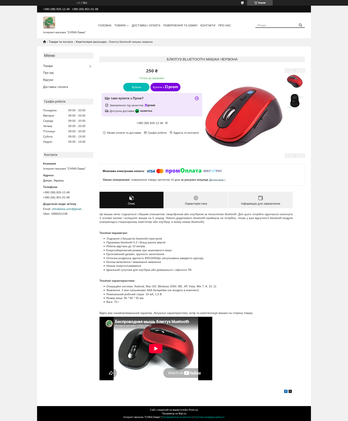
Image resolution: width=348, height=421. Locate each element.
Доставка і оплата (146, 25)
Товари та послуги (61, 41)
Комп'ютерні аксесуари (91, 41)
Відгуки (48, 79)
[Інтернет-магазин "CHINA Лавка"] (49, 22)
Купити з (158, 87)
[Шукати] (300, 25)
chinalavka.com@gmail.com (69, 208)
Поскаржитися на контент (177, 417)
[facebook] (286, 392)
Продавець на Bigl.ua (174, 413)
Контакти (207, 25)
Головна (104, 25)
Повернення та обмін (180, 25)
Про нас (224, 25)
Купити (136, 87)
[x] (290, 392)
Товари (120, 25)
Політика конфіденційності (209, 417)
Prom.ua (193, 409)
